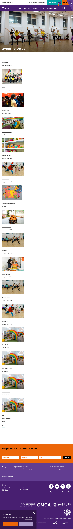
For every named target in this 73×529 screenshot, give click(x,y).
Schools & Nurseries (53, 8)
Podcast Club (5, 111)
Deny (26, 524)
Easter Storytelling (7, 132)
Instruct (55, 524)
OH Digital (65, 523)
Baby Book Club (6, 392)
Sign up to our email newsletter (60, 492)
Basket (35, 2)
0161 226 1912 (9, 2)
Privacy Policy (28, 519)
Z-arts (5, 8)
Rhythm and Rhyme (7, 155)
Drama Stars (5, 250)
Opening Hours (42, 522)
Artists (42, 8)
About (35, 8)
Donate (65, 2)
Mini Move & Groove (7, 368)
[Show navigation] (69, 8)
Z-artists (4, 87)
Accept (10, 524)
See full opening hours (7, 476)
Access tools (41, 2)
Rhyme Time (5, 415)
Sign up (67, 457)
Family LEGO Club (6, 227)
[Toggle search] (64, 8)
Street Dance (5, 179)
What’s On (22, 8)
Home (3, 44)
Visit (29, 8)
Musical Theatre (6, 298)
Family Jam (5, 63)
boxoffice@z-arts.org (25, 489)
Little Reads (5, 345)
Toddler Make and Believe (8, 203)
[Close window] (33, 512)
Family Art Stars (6, 274)
